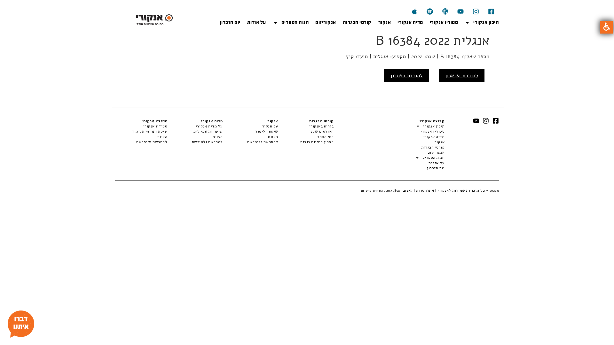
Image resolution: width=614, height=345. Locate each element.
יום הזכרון (230, 22)
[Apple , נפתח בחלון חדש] (414, 11)
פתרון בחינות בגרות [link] (317, 142)
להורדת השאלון (461, 75)
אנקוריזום (325, 22)
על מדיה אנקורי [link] (209, 126)
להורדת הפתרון (406, 75)
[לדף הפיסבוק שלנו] (491, 11)
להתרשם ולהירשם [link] (262, 142)
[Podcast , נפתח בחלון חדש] (445, 11)
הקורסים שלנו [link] (321, 131)
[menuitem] (306, 126)
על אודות (256, 22)
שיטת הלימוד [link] (266, 131)
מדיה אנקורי (410, 22)
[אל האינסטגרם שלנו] (476, 11)
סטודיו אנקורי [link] (155, 126)
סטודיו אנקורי (444, 22)
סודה (420, 190)
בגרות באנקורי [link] (321, 126)
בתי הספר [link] (325, 136)
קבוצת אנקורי (432, 121)
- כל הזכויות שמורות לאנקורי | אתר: (462, 190)
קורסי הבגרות (357, 22)
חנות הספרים (295, 22)
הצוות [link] (273, 136)
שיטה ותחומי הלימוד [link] (149, 131)
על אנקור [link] (270, 126)
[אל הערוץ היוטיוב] (460, 11)
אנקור (384, 22)
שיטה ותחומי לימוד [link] (206, 131)
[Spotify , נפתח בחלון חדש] (429, 11)
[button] (606, 27)
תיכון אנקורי (486, 22)
